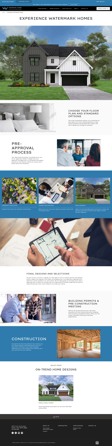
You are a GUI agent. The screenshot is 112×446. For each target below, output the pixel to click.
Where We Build (55, 8)
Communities (62, 425)
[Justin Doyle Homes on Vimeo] (22, 432)
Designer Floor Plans (77, 429)
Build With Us (66, 8)
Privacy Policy (24, 442)
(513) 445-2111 (100, 1)
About (76, 8)
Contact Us (84, 8)
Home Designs (42, 8)
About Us (46, 425)
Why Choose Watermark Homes (48, 429)
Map (25, 427)
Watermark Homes (24, 1)
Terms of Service (16, 442)
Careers (45, 431)
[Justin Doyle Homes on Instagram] (19, 432)
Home (3, 12)
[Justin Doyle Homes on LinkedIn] (16, 432)
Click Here (73, 4)
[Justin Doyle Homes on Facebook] (13, 432)
